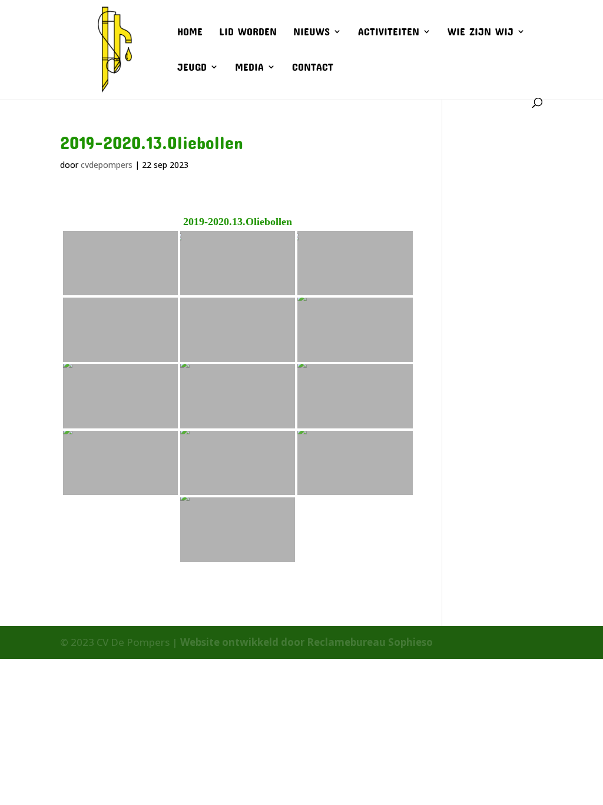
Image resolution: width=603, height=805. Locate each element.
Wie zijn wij (480, 32)
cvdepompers (106, 164)
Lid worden (248, 32)
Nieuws (311, 32)
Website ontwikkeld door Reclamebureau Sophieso (306, 642)
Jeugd (192, 67)
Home (190, 32)
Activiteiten (388, 32)
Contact (312, 67)
